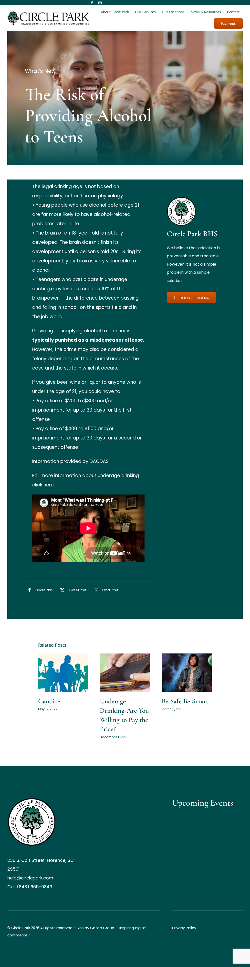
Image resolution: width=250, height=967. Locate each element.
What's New (40, 71)
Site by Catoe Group (95, 927)
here (48, 485)
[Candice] (63, 672)
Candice (49, 701)
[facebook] (92, 2)
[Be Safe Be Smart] (187, 672)
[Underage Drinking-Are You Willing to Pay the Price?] (125, 672)
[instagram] (100, 2)
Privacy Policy (184, 927)
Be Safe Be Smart (185, 701)
